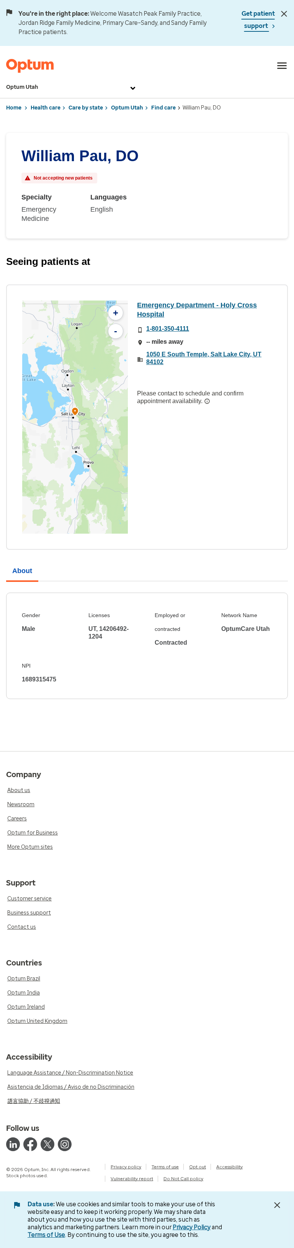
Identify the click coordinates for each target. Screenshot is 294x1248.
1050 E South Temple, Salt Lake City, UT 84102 (203, 358)
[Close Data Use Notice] (277, 1205)
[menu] (282, 66)
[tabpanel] (147, 646)
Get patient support (258, 19)
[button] (75, 412)
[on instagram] (65, 1144)
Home (13, 108)
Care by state (86, 108)
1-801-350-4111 (167, 328)
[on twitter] (47, 1144)
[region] (75, 417)
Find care (163, 108)
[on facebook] (30, 1144)
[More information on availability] (207, 401)
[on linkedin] (13, 1144)
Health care (45, 108)
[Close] (284, 13)
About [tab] (22, 571)
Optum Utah (22, 87)
